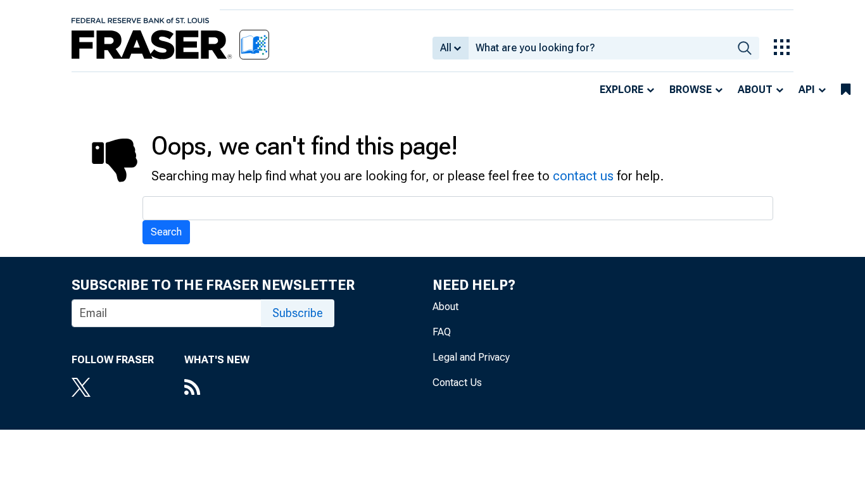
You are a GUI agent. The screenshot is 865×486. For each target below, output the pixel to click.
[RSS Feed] (216, 388)
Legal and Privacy (471, 357)
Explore (621, 90)
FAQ (441, 332)
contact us (583, 176)
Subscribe (297, 313)
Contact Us (457, 383)
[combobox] (599, 48)
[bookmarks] (845, 89)
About (755, 90)
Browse (690, 90)
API (807, 90)
